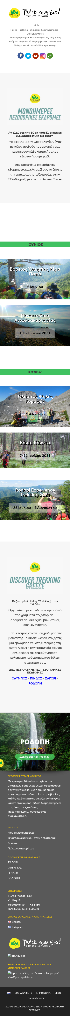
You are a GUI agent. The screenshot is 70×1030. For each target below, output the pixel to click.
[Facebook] (20, 58)
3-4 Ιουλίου (35, 414)
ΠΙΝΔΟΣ (36, 678)
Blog (58, 993)
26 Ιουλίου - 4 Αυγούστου (35, 507)
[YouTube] (35, 58)
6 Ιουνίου (35, 286)
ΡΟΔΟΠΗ (35, 683)
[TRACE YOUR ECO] (35, 12)
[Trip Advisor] (43, 58)
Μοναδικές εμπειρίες (21, 832)
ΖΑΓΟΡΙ (50, 678)
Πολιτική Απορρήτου (21, 848)
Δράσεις (13, 843)
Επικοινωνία (43, 993)
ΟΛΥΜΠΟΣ (19, 678)
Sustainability (23, 993)
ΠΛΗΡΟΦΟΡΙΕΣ (36, 998)
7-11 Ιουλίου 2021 (35, 455)
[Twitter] (28, 58)
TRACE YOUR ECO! (20, 896)
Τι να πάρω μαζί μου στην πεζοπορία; (32, 838)
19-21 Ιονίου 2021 (35, 333)
